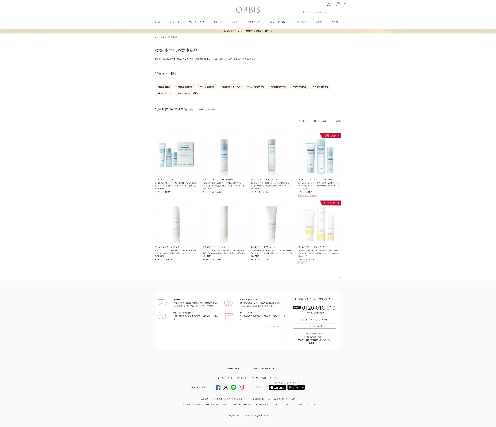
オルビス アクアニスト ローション (265, 179)
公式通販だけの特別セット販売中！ (248, 31)
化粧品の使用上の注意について (237, 399)
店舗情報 (319, 22)
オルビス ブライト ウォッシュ (263, 246)
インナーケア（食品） (278, 22)
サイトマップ (311, 404)
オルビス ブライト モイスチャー (168, 246)
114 (265, 259)
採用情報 (218, 399)
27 (169, 192)
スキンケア (218, 22)
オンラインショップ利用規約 (190, 404)
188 (217, 192)
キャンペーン (175, 22)
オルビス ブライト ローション (215, 246)
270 (217, 259)
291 (264, 192)
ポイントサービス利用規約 (240, 404)
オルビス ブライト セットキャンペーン (314, 246)
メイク (234, 22)
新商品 (157, 22)
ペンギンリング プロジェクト (292, 404)
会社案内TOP (206, 399)
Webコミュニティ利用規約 (216, 404)
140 (169, 259)
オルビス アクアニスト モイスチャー (218, 179)
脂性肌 (166, 37)
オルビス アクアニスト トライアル (169, 179)
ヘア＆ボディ (240, 377)
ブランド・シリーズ (196, 22)
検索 (304, 12)
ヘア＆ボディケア (253, 22)
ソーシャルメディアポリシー (265, 404)
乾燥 (162, 37)
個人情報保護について (262, 399)
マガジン (335, 22)
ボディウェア (301, 22)
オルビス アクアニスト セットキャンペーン (316, 179)
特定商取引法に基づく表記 (284, 399)
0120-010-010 (318, 307)
